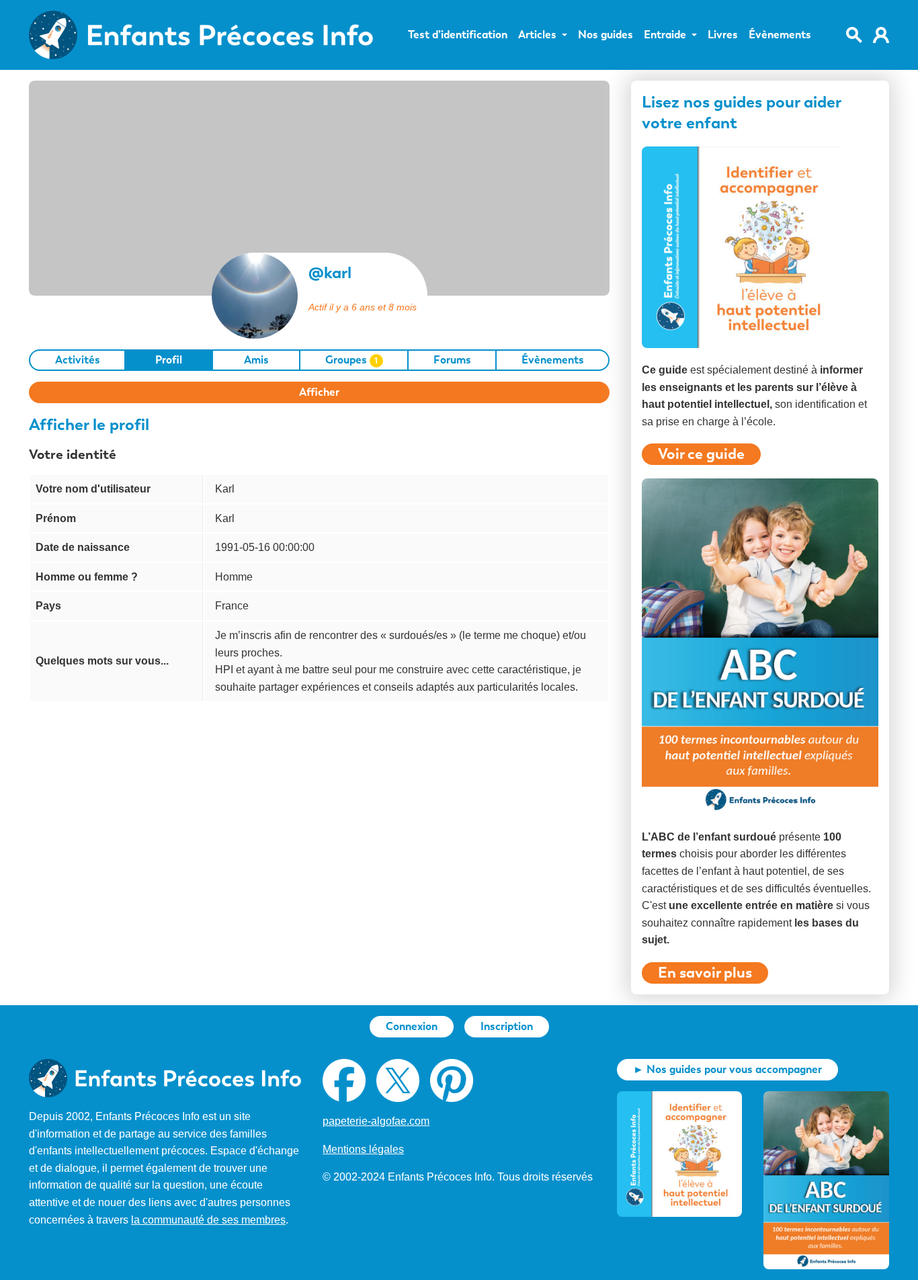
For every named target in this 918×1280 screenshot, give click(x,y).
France (232, 605)
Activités (77, 360)
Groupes (351, 360)
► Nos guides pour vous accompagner (727, 1069)
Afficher (319, 392)
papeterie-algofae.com (376, 1121)
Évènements (780, 35)
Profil (168, 360)
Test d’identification (457, 35)
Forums (452, 360)
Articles (537, 35)
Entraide (665, 35)
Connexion (411, 1026)
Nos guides (605, 35)
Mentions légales (363, 1149)
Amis (256, 360)
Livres (723, 35)
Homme (234, 577)
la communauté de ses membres (208, 1220)
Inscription (507, 1026)
